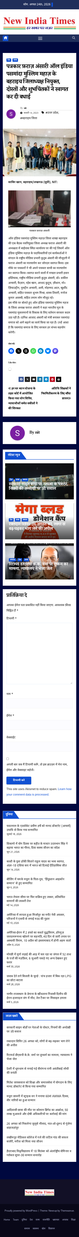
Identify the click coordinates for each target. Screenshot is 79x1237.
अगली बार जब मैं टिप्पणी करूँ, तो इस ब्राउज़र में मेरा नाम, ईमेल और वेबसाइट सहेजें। (37, 767)
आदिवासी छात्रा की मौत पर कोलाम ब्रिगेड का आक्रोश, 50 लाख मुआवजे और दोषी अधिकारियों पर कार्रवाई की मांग (37, 1112)
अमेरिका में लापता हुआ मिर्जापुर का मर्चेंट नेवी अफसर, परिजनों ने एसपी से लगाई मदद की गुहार (36, 917)
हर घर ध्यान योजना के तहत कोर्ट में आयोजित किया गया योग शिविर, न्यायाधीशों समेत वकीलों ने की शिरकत (22, 398)
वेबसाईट (10, 738)
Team (16, 1219)
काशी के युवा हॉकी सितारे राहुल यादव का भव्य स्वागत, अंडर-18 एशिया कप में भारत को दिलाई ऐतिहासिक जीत (37, 864)
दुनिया (24, 1219)
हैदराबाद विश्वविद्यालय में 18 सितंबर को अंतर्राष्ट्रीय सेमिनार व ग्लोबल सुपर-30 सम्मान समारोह (39, 1153)
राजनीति (46, 1219)
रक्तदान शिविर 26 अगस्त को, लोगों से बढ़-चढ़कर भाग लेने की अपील (37, 527)
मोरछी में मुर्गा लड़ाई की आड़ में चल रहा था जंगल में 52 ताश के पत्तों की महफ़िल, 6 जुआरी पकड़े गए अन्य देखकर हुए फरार (39, 959)
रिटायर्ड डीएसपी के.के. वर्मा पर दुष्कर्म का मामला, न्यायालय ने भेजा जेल (38, 567)
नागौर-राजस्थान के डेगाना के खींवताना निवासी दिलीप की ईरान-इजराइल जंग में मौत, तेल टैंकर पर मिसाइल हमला (37, 996)
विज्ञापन (51, 1228)
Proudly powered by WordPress (21, 1210)
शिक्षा (73, 1219)
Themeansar (67, 1210)
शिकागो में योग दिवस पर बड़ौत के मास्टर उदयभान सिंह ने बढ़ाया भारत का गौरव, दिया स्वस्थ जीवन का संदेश (37, 846)
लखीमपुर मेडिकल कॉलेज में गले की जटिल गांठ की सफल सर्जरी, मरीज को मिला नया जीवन (37, 1140)
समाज (25, 479)
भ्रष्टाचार (56, 1219)
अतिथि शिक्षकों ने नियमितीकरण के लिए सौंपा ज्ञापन (56, 393)
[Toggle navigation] (40, 38)
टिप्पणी (11, 619)
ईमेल (10, 716)
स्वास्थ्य (36, 1228)
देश (9, 60)
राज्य (15, 60)
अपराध (12, 560)
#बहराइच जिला (28, 118)
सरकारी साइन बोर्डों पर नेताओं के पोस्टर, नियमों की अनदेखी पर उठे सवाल (38, 487)
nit (25, 108)
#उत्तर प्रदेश (52, 113)
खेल (43, 1228)
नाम (9, 694)
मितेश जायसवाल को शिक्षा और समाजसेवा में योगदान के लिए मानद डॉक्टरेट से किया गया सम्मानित (39, 1085)
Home (7, 1219)
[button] (73, 38)
